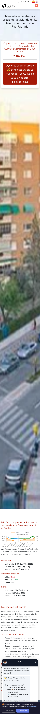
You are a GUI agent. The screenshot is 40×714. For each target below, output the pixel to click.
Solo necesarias (9, 711)
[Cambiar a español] (32, 2)
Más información (31, 706)
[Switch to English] (36, 2)
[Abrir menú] (36, 5)
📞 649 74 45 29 (23, 2)
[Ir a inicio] (9, 6)
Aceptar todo (23, 711)
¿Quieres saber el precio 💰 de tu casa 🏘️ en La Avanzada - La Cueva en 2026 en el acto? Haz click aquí (20, 73)
